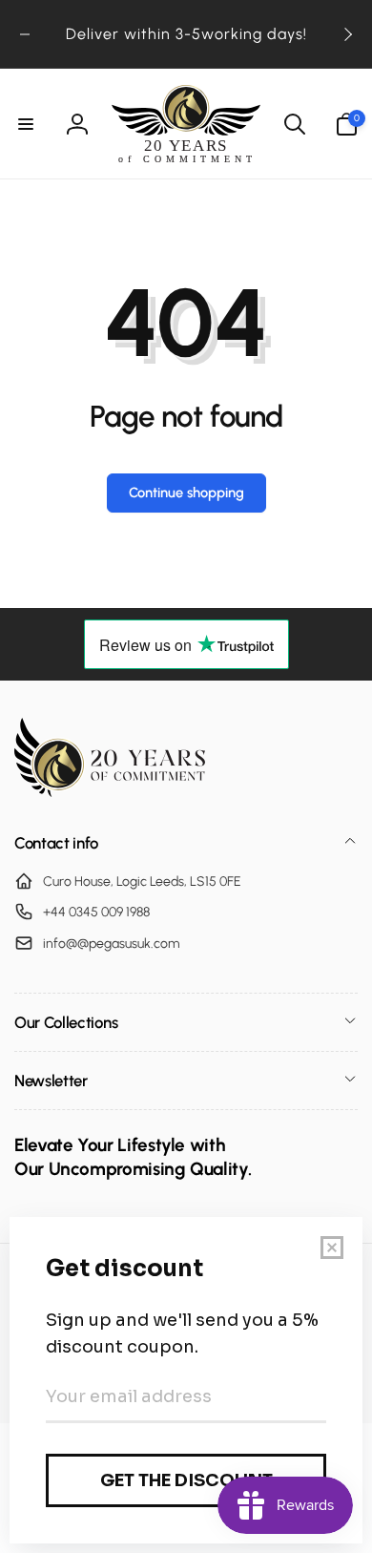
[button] (26, 124)
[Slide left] (25, 34)
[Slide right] (347, 34)
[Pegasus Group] (109, 792)
